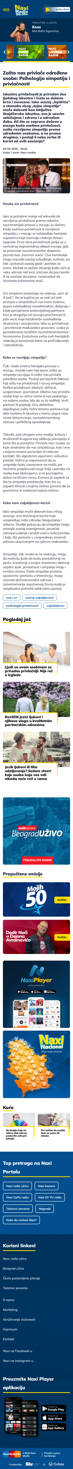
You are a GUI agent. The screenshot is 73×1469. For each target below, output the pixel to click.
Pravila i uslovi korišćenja (52, 1454)
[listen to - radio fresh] (21, 52)
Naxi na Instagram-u (18, 1361)
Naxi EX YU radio (50, 1197)
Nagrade (45, 1209)
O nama (8, 1300)
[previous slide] (4, 52)
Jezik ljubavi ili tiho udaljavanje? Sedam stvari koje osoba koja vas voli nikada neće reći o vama (28, 773)
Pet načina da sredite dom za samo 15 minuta (53, 1133)
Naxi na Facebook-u (17, 1351)
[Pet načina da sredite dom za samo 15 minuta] (54, 1121)
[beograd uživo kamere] (36, 831)
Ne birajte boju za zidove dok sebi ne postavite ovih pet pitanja (16, 1134)
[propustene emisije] (36, 899)
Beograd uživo (13, 1268)
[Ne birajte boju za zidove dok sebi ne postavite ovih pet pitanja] (19, 1121)
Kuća (8, 1107)
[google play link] (53, 1409)
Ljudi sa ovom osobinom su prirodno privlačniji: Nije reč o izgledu (29, 671)
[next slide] (68, 52)
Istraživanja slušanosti (19, 1319)
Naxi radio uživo (17, 1186)
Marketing (10, 1310)
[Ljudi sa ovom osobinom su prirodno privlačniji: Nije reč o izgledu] (36, 649)
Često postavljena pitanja (21, 1278)
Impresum (10, 1329)
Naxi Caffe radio (17, 1197)
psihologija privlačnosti (22, 606)
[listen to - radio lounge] (52, 52)
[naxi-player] (36, 994)
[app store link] (53, 1418)
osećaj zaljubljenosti (39, 597)
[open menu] (6, 10)
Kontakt (8, 1339)
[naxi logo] (22, 10)
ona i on (11, 597)
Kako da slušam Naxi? (21, 1220)
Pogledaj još (17, 619)
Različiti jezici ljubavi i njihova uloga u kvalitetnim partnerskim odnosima (28, 721)
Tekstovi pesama (17, 1209)
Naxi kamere (46, 1186)
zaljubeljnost (55, 606)
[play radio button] (56, 10)
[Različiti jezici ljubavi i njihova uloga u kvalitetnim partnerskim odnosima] (36, 699)
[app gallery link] (53, 1427)
